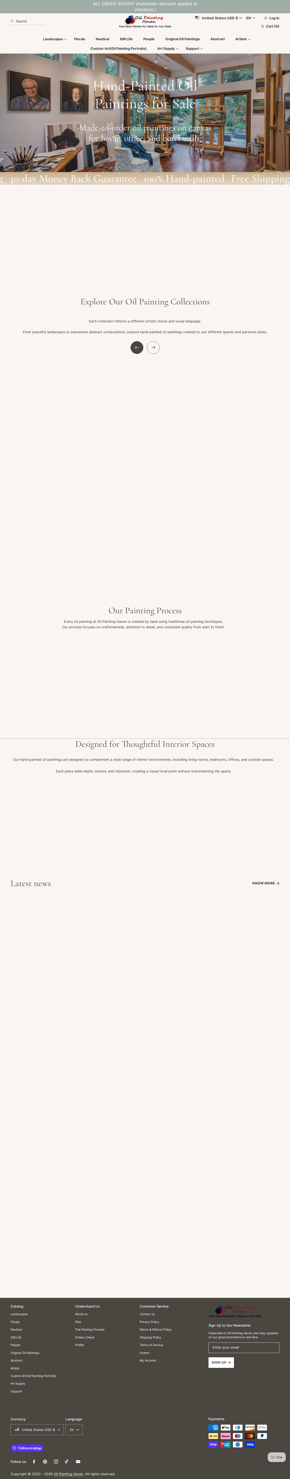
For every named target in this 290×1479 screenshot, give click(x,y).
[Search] (13, 21)
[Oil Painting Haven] (145, 21)
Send (145, 1253)
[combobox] (28, 21)
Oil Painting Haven (68, 1474)
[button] (137, 347)
